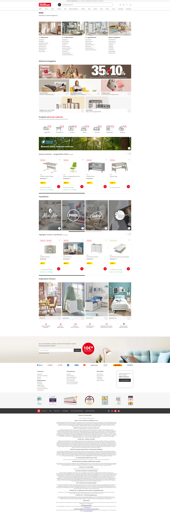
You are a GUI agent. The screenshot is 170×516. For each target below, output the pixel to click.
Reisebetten (111, 48)
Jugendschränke (89, 41)
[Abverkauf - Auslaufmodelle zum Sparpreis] (49, 241)
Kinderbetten (65, 39)
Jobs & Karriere (100, 375)
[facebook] (109, 411)
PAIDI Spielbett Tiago (113, 191)
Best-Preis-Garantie (71, 378)
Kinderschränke (65, 41)
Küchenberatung (70, 375)
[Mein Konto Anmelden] (123, 5)
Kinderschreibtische (66, 48)
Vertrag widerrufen (41, 380)
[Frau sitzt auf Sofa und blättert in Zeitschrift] (85, 87)
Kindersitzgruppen (66, 53)
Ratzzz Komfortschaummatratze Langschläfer (119, 273)
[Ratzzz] (120, 215)
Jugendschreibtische (90, 44)
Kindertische (65, 51)
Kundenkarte (100, 378)
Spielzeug (111, 44)
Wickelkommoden (43, 44)
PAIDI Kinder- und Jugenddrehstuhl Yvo (71, 191)
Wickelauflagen (112, 51)
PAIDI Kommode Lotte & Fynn (92, 273)
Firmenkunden (40, 390)
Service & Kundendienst (42, 388)
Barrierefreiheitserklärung (77, 410)
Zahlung (39, 377)
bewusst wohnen (100, 380)
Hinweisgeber (65, 410)
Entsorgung (39, 383)
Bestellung (39, 374)
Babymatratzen (112, 53)
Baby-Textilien (42, 51)
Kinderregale (65, 43)
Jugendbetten (88, 39)
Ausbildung (99, 377)
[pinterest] (112, 411)
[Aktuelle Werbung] (42, 160)
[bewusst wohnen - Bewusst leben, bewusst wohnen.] (85, 143)
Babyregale (41, 41)
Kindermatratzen (66, 46)
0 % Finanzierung (41, 386)
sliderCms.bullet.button (76, 231)
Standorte (69, 374)
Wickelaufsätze (42, 46)
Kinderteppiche (112, 41)
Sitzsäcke (64, 44)
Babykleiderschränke (43, 43)
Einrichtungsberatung (71, 377)
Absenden (77, 350)
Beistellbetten (42, 49)
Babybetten (41, 39)
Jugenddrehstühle (89, 48)
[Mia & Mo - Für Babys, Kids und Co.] (50, 215)
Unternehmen (100, 374)
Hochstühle (111, 49)
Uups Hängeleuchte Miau (44, 273)
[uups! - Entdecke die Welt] (96, 215)
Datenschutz (57, 410)
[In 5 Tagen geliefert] (113, 241)
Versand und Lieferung (42, 375)
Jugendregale (88, 43)
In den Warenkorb (58, 186)
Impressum (44, 410)
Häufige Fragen (40, 385)
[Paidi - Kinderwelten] (73, 215)
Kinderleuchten (112, 39)
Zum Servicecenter (125, 380)
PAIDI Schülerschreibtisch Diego (46, 191)
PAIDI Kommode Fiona (67, 273)
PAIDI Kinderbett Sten (90, 191)
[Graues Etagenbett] (108, 104)
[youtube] (119, 411)
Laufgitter (111, 46)
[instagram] (115, 411)
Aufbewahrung (112, 43)
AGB (50, 410)
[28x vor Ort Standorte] (120, 5)
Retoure (39, 378)
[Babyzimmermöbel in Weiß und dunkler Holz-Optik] (62, 104)
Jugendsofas (88, 46)
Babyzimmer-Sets (43, 48)
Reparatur (39, 382)
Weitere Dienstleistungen (72, 382)
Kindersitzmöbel (66, 49)
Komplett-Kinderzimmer (67, 54)
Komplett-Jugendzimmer (90, 49)
